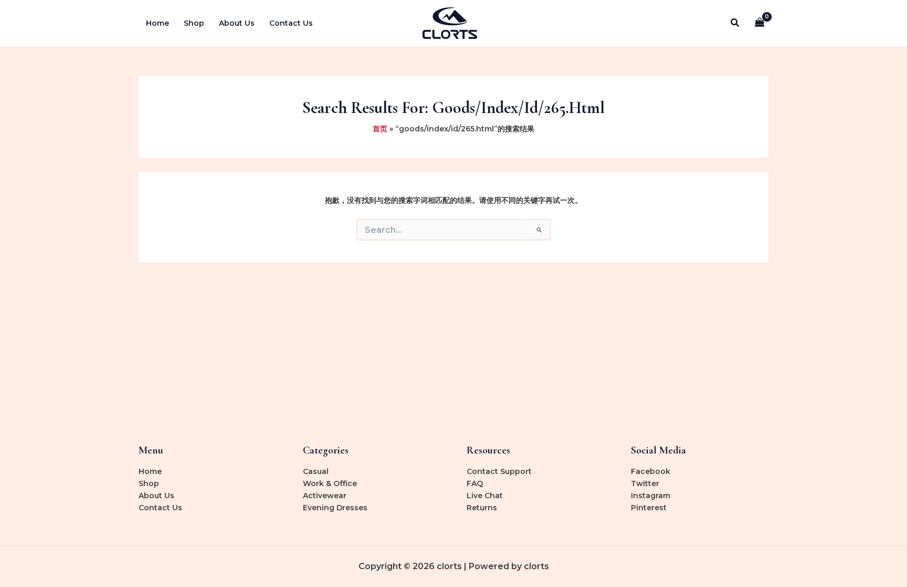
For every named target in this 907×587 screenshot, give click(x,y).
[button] (735, 23)
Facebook (650, 471)
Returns (482, 507)
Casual (316, 471)
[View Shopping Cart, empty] (759, 23)
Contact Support (499, 471)
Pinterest (649, 507)
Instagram (650, 495)
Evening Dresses (335, 507)
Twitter (645, 483)
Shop (194, 23)
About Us (237, 23)
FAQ (475, 483)
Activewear (324, 495)
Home (157, 23)
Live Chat (485, 495)
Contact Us (291, 23)
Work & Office (330, 483)
